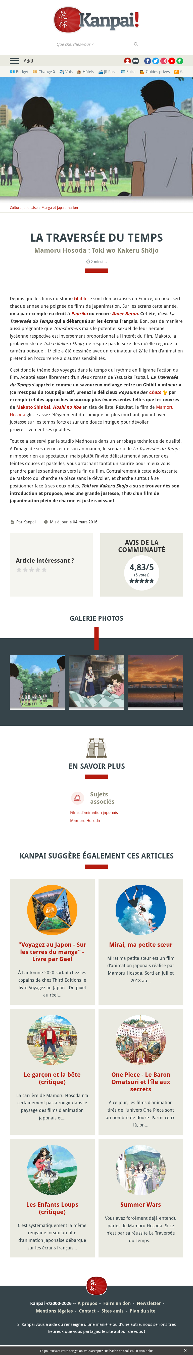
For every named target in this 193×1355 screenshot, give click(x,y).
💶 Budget (19, 71)
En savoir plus (144, 1351)
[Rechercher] (136, 44)
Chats (155, 392)
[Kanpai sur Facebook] (147, 61)
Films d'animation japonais (94, 812)
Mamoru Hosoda (85, 820)
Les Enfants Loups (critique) (52, 1208)
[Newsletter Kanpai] (135, 61)
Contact (87, 1311)
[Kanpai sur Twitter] (155, 61)
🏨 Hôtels (85, 71)
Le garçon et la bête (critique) (52, 1078)
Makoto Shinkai (33, 407)
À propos (87, 1303)
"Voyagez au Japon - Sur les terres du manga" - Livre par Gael (52, 952)
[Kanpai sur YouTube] (171, 61)
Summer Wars (140, 1204)
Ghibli (80, 298)
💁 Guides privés (155, 71)
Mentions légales (54, 1311)
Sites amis (113, 1311)
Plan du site (142, 1311)
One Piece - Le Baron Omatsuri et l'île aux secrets (140, 1082)
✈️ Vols (66, 71)
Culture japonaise (24, 207)
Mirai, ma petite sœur (140, 944)
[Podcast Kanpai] (179, 61)
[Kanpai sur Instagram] (163, 61)
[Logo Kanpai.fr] (96, 20)
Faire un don (117, 1303)
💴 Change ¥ (43, 71)
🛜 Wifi (180, 71)
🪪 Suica (128, 71)
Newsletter (149, 1303)
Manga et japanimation (59, 207)
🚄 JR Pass (107, 71)
